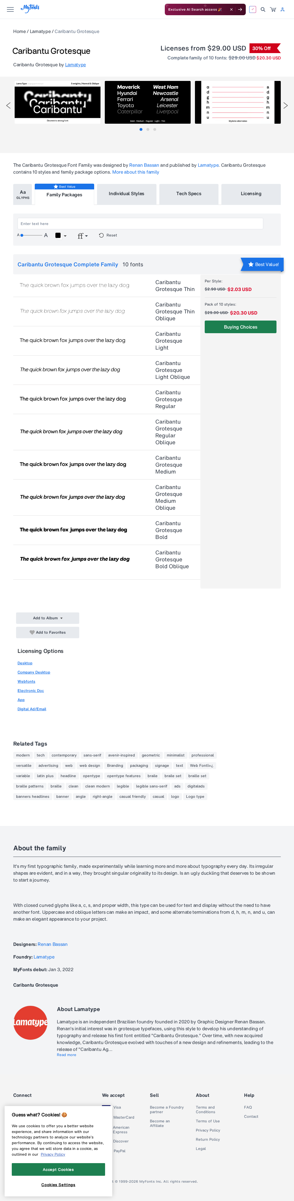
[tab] (141, 129)
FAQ (248, 1107)
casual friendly (132, 796)
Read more (66, 1055)
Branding (115, 765)
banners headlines (32, 796)
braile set (173, 776)
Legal (201, 1148)
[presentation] (8, 105)
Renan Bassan (144, 165)
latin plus (45, 776)
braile (153, 776)
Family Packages (64, 194)
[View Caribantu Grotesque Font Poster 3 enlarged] (238, 102)
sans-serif (92, 755)
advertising (48, 765)
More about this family (135, 171)
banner (62, 796)
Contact (251, 1116)
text (179, 765)
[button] (61, 236)
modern (23, 755)
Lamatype (40, 31)
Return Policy (208, 1139)
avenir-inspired (121, 755)
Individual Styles (126, 193)
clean (73, 786)
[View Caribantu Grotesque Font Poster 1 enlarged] (57, 102)
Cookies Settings (58, 1185)
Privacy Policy (208, 1130)
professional (203, 755)
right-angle (103, 796)
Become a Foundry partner (167, 1109)
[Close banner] (231, 9)
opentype (91, 776)
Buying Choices (241, 326)
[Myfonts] (30, 12)
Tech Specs (188, 193)
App (21, 700)
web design (90, 765)
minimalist (176, 755)
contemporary (64, 755)
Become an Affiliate (160, 1123)
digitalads (196, 786)
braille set (197, 776)
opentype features (124, 776)
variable (23, 776)
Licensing (251, 193)
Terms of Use (208, 1121)
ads (177, 786)
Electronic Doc (31, 690)
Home (19, 31)
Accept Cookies (58, 1169)
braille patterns (30, 786)
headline (68, 776)
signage (162, 765)
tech (41, 755)
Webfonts (26, 681)
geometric (151, 755)
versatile (24, 765)
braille (56, 786)
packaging (139, 765)
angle (81, 796)
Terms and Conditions (205, 1109)
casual (158, 796)
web (69, 765)
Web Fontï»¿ (201, 765)
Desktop (25, 663)
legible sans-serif (151, 786)
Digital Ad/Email (32, 709)
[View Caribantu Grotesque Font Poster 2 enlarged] (148, 102)
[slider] (31, 235)
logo (175, 796)
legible (123, 786)
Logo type (195, 796)
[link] (273, 9)
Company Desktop (34, 672)
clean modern (97, 786)
